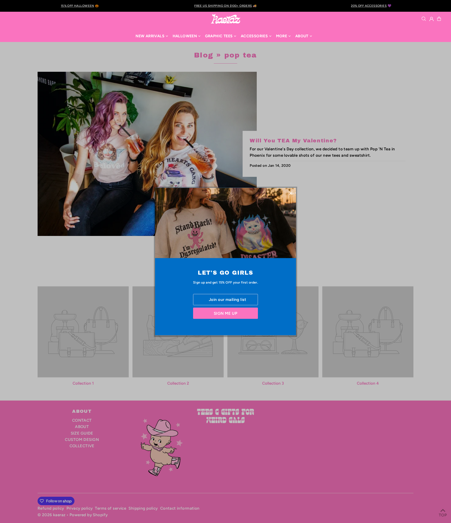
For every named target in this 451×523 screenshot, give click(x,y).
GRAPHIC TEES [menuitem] (219, 36)
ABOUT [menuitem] (301, 36)
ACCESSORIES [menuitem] (254, 36)
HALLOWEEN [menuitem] (185, 36)
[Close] (291, 193)
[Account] (431, 19)
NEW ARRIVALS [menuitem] (150, 36)
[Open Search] (424, 19)
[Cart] (439, 19)
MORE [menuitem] (281, 36)
